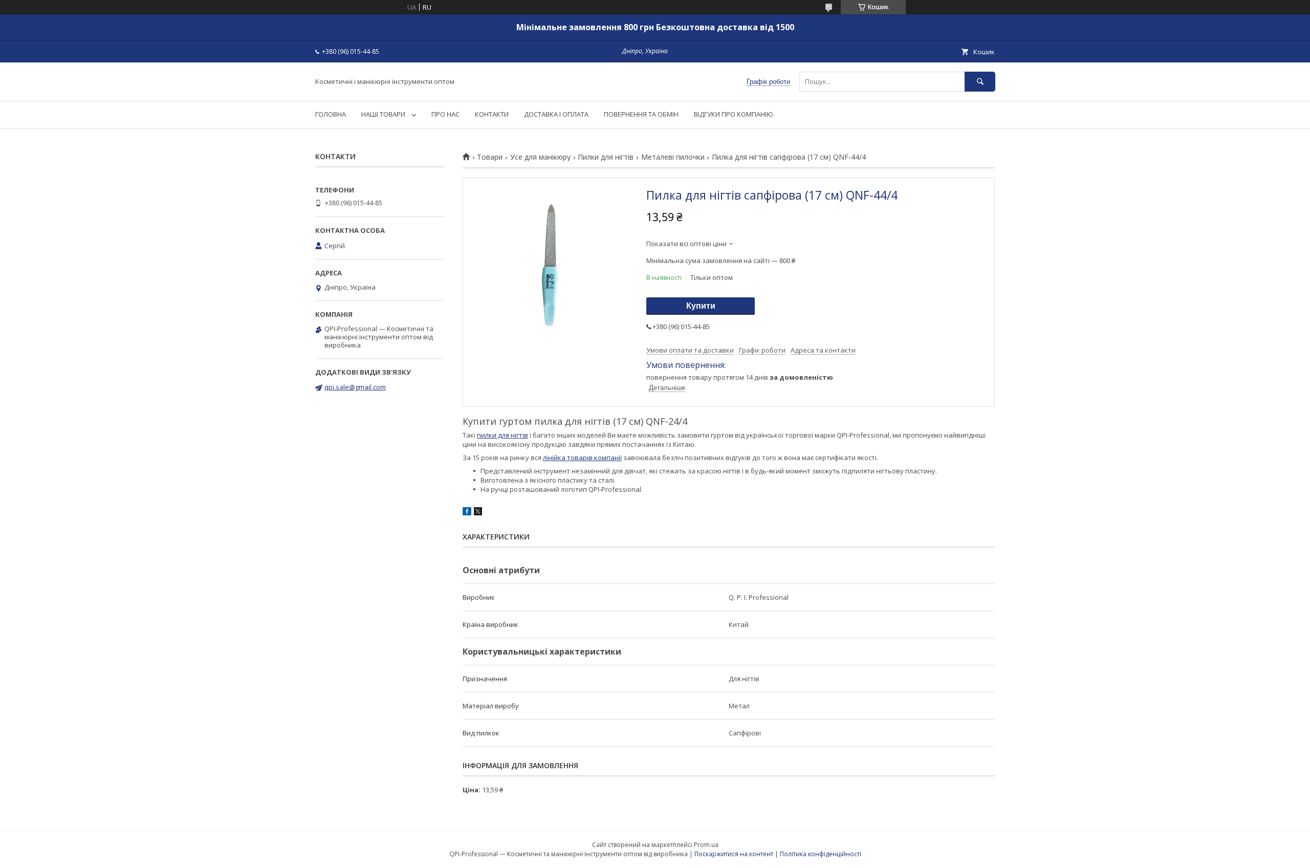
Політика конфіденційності (820, 854)
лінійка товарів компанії (582, 457)
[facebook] (467, 512)
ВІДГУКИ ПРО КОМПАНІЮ (733, 114)
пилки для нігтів (502, 435)
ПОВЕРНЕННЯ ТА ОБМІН (641, 114)
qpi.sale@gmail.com (355, 387)
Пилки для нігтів (606, 157)
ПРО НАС (445, 114)
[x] (478, 512)
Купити (700, 305)
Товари (490, 157)
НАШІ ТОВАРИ (383, 114)
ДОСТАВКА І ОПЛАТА (556, 114)
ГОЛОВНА (330, 114)
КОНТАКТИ (492, 114)
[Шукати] (980, 82)
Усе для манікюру (540, 157)
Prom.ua (706, 844)
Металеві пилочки (673, 157)
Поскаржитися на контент (733, 854)
